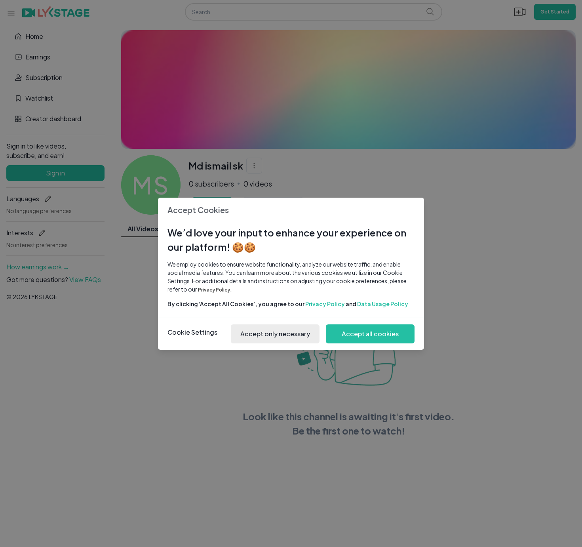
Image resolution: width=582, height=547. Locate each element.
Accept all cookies (370, 334)
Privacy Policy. (215, 290)
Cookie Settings (192, 332)
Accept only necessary (275, 334)
